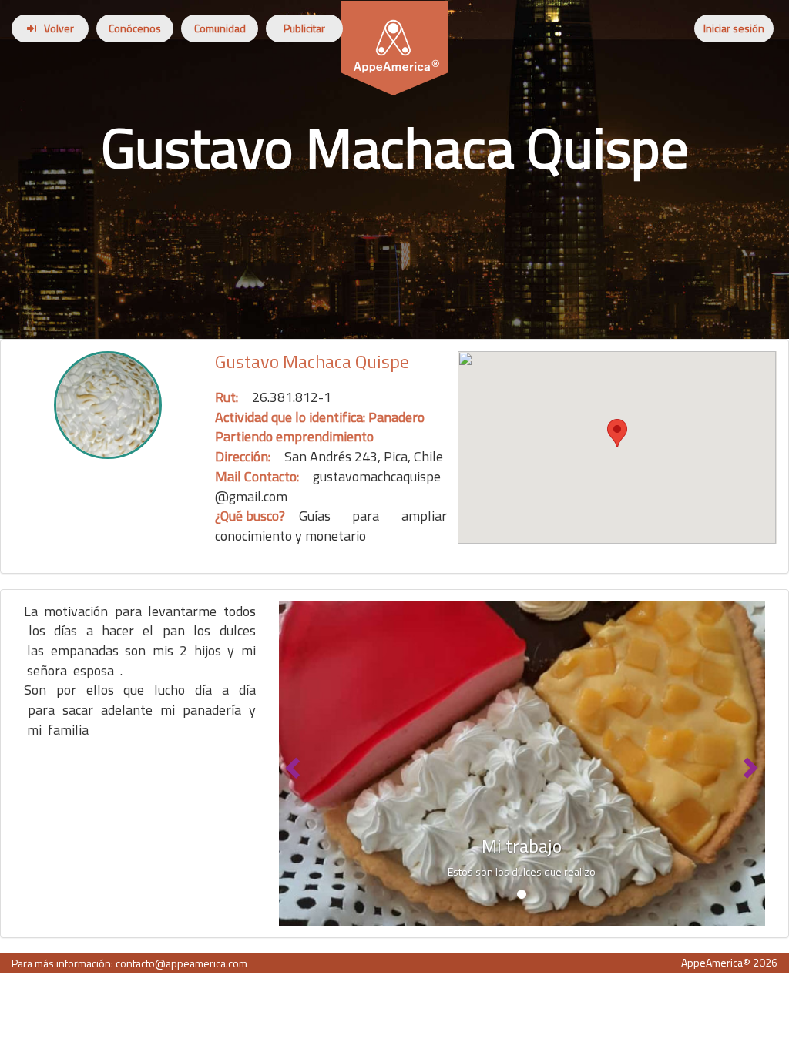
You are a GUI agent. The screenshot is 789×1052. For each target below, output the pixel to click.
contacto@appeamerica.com (181, 963)
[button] (291, 763)
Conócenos (135, 28)
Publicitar (304, 28)
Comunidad (220, 28)
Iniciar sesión (733, 28)
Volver (59, 28)
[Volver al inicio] (394, 20)
